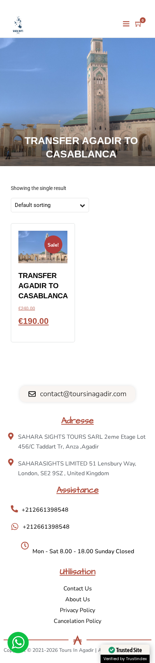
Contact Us (77, 589)
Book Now (43, 331)
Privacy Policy (77, 610)
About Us (77, 599)
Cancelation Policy (77, 621)
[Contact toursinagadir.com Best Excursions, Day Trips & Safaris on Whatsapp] (18, 644)
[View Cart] (138, 24)
